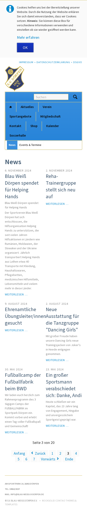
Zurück (40, 453)
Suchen (75, 97)
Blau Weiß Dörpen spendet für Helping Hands (22, 186)
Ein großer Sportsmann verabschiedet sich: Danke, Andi (64, 385)
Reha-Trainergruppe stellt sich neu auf (61, 186)
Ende (69, 459)
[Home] (10, 107)
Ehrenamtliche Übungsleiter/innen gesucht (25, 316)
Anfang (19, 453)
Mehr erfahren (28, 37)
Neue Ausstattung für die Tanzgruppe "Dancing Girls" (62, 319)
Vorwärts (48, 459)
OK (25, 47)
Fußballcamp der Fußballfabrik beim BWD (23, 382)
